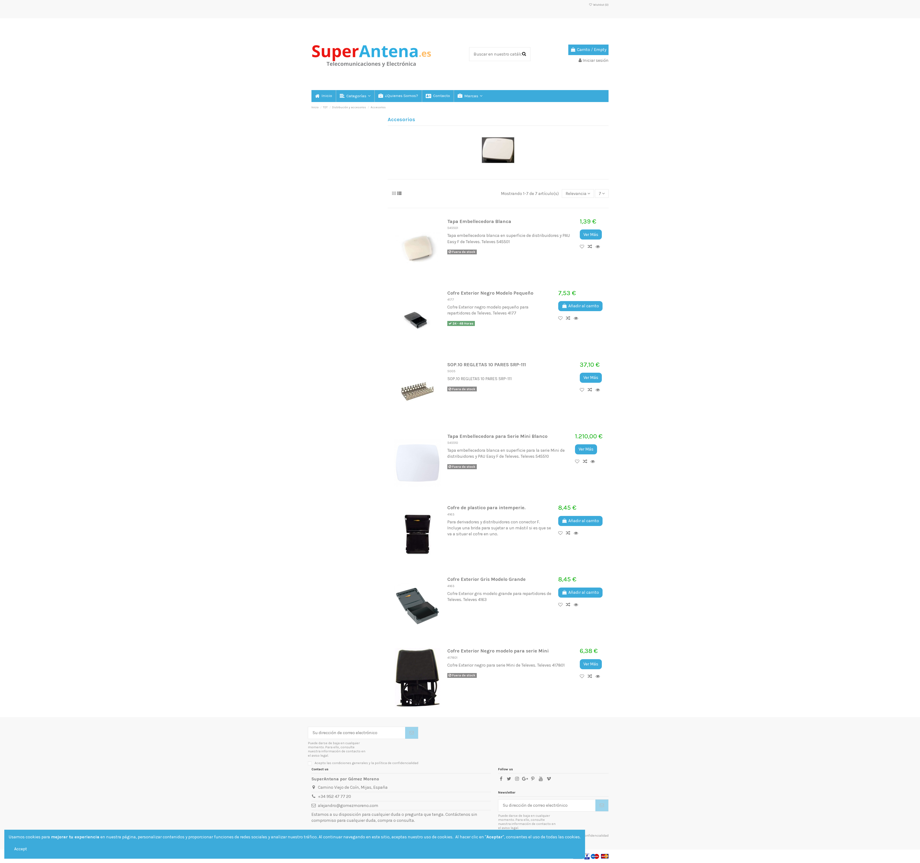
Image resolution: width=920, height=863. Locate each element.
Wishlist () (600, 4)
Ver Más (590, 234)
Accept (20, 849)
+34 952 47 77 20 (334, 796)
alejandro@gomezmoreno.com (348, 805)
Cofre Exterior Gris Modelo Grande (486, 579)
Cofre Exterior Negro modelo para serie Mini (498, 651)
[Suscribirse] (411, 733)
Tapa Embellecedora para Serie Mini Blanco (497, 436)
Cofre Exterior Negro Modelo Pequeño (490, 293)
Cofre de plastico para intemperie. (486, 507)
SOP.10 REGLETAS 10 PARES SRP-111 (486, 364)
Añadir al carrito (583, 306)
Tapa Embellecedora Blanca (479, 221)
